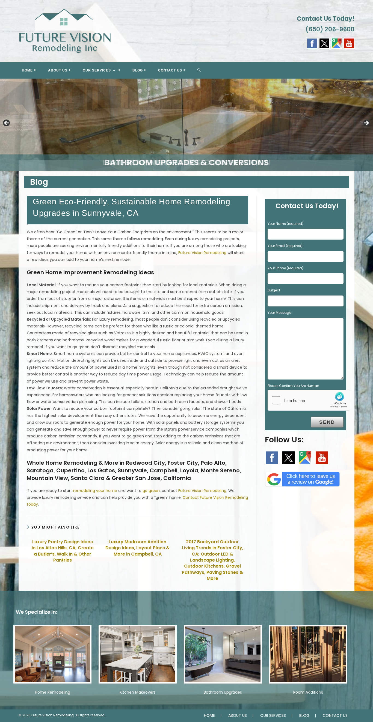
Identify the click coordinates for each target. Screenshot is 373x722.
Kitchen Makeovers (138, 692)
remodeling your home (95, 490)
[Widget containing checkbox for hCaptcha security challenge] (309, 400)
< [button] (7, 123)
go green (151, 490)
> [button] (366, 123)
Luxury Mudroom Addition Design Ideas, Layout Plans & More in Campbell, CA (137, 548)
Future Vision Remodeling (202, 252)
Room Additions (308, 692)
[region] (186, 125)
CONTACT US (335, 715)
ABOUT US (237, 715)
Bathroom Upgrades (223, 692)
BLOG (304, 715)
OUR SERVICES (273, 715)
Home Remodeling (52, 692)
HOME (209, 715)
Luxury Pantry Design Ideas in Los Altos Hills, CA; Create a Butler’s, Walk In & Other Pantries (63, 551)
